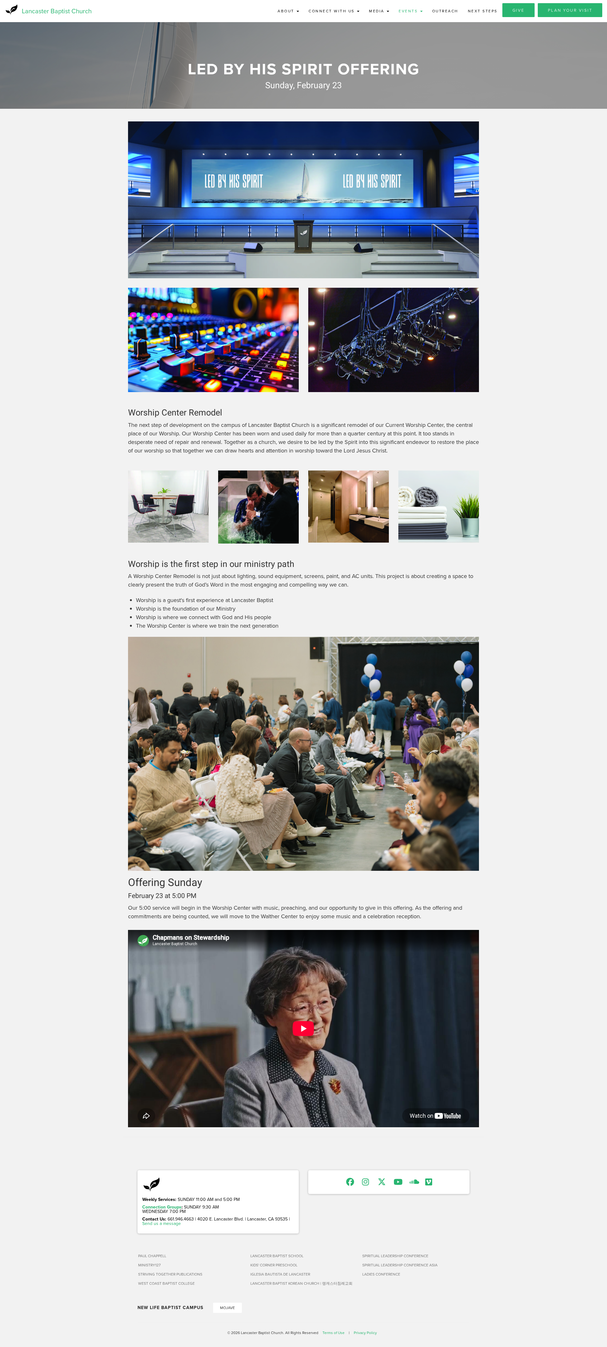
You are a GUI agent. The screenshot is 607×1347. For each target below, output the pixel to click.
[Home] (11, 9)
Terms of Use (333, 1332)
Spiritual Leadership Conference (395, 1255)
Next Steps (483, 11)
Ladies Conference (381, 1274)
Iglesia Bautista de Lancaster (280, 1274)
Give (518, 10)
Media (377, 11)
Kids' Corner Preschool (273, 1265)
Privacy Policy (365, 1332)
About (287, 11)
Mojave (227, 1307)
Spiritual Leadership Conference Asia (400, 1265)
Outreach (445, 11)
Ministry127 (149, 1265)
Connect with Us (332, 11)
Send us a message (161, 1223)
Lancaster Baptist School (277, 1255)
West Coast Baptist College (166, 1283)
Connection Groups (161, 1207)
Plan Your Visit (570, 10)
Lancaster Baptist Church (57, 10)
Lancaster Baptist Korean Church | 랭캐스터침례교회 (301, 1283)
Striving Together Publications (170, 1274)
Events (409, 11)
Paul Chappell (152, 1255)
